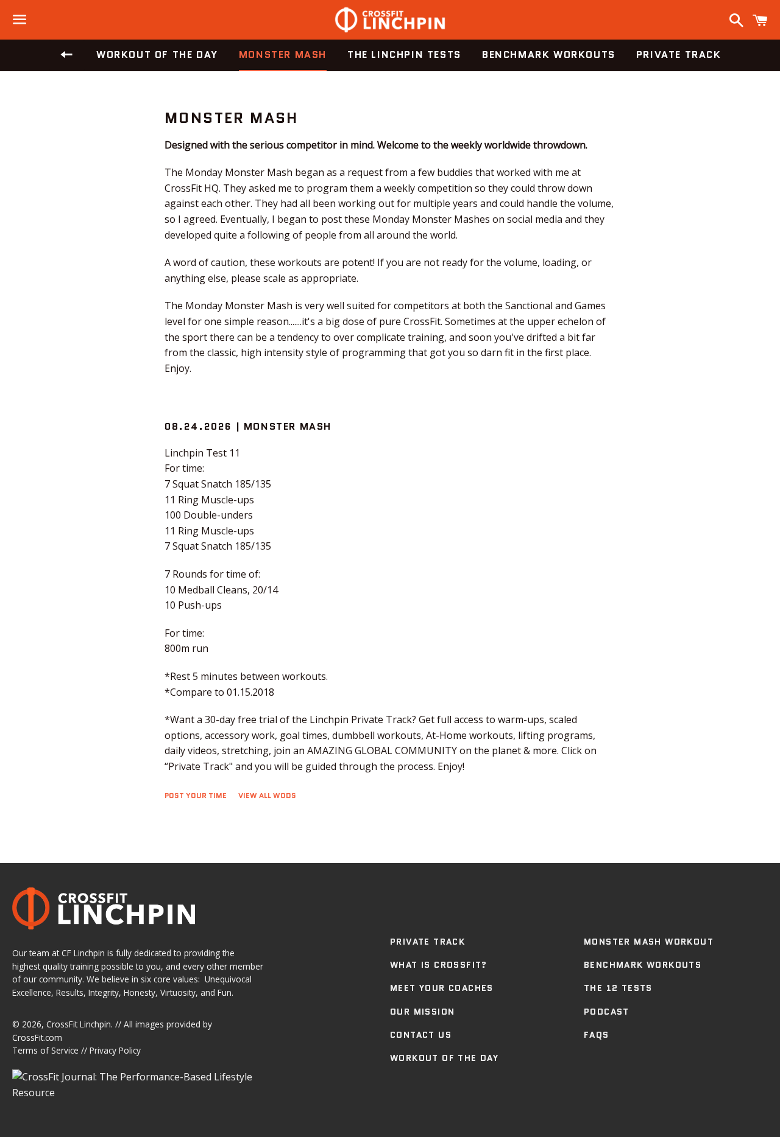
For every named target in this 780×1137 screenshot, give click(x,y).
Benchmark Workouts (548, 54)
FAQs (596, 1035)
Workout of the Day (157, 54)
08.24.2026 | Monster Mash (248, 426)
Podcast (606, 1012)
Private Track (679, 54)
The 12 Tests (618, 988)
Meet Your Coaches (442, 988)
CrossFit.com (37, 1037)
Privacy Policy (115, 1050)
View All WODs (267, 795)
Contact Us (421, 1035)
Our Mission (422, 1012)
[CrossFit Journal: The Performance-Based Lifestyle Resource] (138, 1092)
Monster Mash (283, 54)
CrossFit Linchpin (78, 1024)
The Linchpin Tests (404, 54)
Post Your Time (196, 795)
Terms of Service (45, 1050)
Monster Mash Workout (649, 942)
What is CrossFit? (439, 965)
